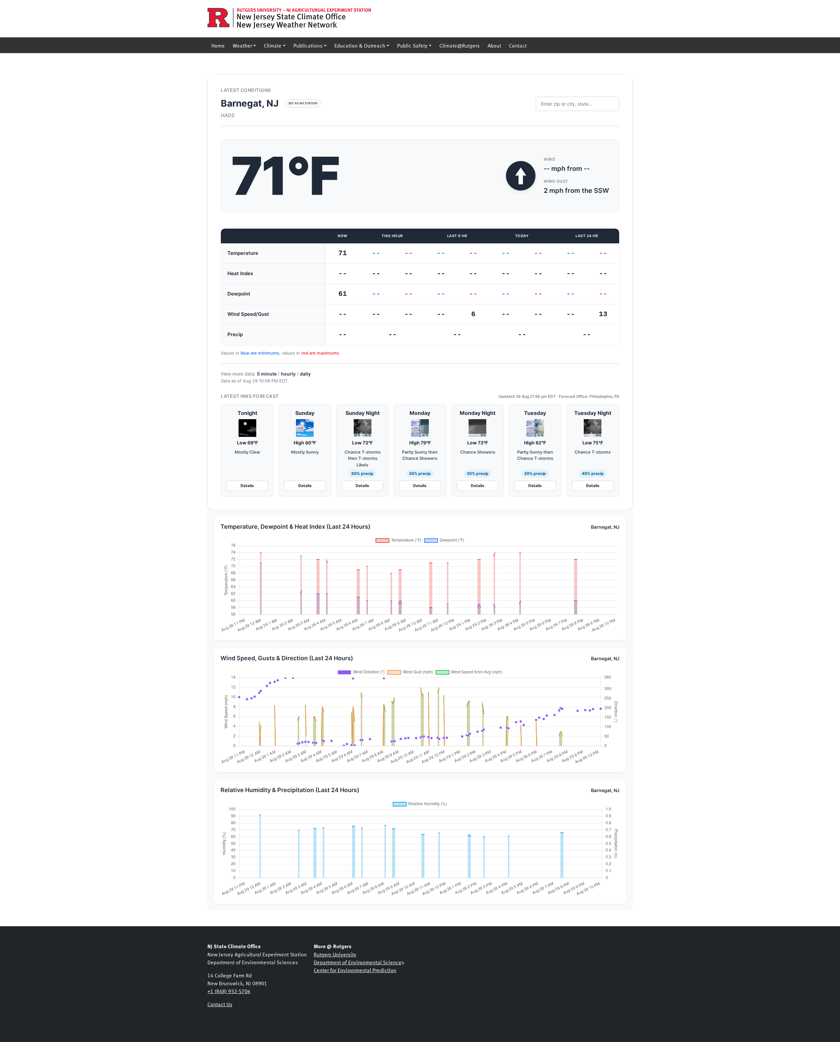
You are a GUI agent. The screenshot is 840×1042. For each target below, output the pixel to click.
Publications (308, 45)
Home (218, 45)
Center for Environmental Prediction (355, 969)
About (494, 45)
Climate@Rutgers (459, 45)
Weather (242, 45)
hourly (288, 374)
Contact (518, 45)
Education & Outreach (359, 45)
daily (305, 374)
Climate (273, 45)
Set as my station (303, 103)
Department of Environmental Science (358, 962)
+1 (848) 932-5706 (228, 990)
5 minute (267, 374)
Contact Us (219, 1004)
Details (247, 485)
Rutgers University (335, 954)
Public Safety (412, 45)
